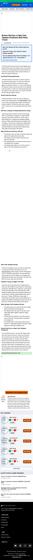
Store (2, 527)
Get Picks (27, 420)
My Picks (24, 5)
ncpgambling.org (16, 557)
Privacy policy (5, 534)
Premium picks (5, 517)
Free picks (4, 520)
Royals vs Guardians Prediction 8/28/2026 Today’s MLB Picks (15, 482)
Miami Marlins (23, 100)
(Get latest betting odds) (10, 60)
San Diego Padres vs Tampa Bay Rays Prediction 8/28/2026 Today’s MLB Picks (14, 488)
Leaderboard (4, 522)
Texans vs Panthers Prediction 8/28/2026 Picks (13, 476)
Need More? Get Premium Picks (16, 392)
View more (16, 468)
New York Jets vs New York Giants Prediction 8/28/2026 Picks (16, 495)
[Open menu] (2, 5)
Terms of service (5, 537)
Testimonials (4, 525)
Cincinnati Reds (6, 271)
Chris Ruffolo (7, 43)
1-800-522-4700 (22, 555)
